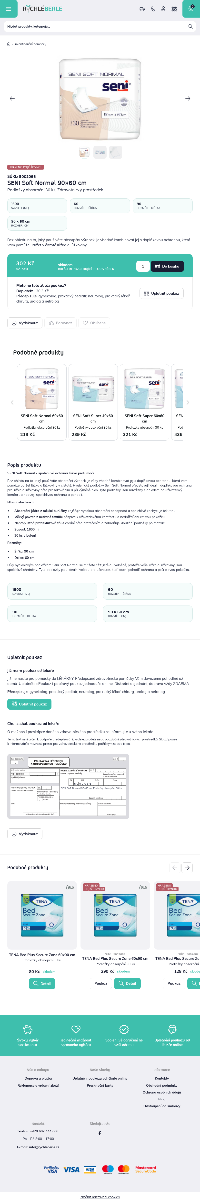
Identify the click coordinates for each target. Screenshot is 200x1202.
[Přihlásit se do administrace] (195, 1197)
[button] (12, 99)
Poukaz (100, 983)
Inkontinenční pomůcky (30, 44)
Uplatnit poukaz (164, 293)
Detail (45, 983)
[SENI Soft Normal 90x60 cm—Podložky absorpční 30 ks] (100, 99)
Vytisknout (28, 323)
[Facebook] (99, 1133)
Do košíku (170, 266)
